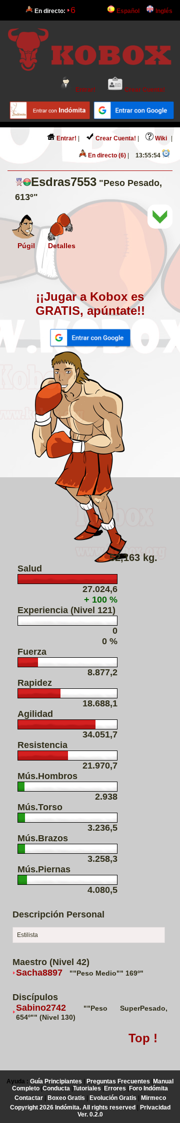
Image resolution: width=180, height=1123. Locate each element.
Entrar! (85, 89)
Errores (115, 1088)
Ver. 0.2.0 (90, 1114)
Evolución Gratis (113, 1097)
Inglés (163, 11)
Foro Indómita (148, 1088)
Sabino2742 (41, 1008)
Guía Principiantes (56, 1081)
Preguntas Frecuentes (118, 1081)
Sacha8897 (39, 973)
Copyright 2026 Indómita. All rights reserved (73, 1107)
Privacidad (155, 1107)
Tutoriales (87, 1088)
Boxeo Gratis (66, 1097)
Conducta (56, 1088)
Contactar (28, 1097)
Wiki (160, 138)
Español (127, 11)
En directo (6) (106, 155)
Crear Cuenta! (144, 89)
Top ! (143, 1038)
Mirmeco (153, 1097)
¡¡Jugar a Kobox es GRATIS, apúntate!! (90, 303)
